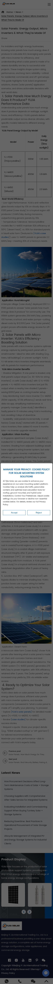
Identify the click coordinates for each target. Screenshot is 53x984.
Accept (14, 512)
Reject (39, 512)
